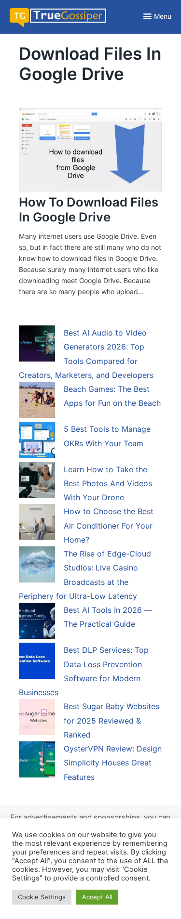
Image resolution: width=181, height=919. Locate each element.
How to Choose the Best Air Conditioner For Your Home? (108, 525)
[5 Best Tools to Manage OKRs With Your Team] (37, 441)
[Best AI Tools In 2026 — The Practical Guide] (37, 622)
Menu (162, 16)
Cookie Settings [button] (42, 897)
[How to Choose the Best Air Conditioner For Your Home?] (37, 524)
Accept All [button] (97, 897)
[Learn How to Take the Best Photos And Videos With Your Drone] (37, 482)
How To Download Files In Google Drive (88, 209)
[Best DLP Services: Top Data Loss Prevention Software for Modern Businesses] (37, 662)
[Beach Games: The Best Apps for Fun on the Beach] (37, 401)
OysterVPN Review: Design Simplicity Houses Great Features (113, 763)
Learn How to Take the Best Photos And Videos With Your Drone (108, 484)
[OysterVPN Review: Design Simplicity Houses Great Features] (37, 761)
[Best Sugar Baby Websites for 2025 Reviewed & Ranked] (37, 718)
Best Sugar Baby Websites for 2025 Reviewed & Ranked (111, 720)
